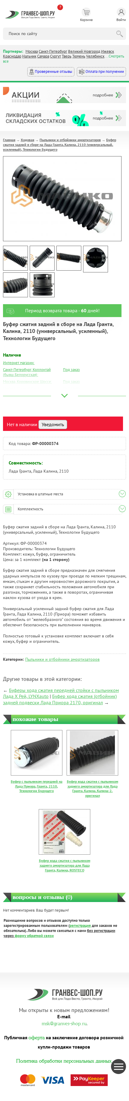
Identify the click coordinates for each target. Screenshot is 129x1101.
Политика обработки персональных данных (64, 1060)
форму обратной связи (34, 935)
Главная (9, 140)
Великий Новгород (84, 51)
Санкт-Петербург (53, 51)
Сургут (55, 56)
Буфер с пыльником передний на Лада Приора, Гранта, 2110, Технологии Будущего (36, 786)
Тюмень (78, 56)
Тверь (66, 56)
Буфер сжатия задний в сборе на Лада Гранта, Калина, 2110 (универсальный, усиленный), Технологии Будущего (59, 145)
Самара (43, 56)
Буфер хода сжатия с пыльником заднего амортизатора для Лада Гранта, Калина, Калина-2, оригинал (92, 788)
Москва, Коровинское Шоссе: (27, 381)
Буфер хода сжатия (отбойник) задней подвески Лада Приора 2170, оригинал (60, 699)
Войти (121, 19)
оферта (36, 1036)
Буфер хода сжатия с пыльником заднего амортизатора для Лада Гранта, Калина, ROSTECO (64, 865)
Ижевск (107, 51)
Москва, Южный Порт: (21, 388)
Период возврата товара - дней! (62, 310)
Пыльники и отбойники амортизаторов (70, 140)
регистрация (80, 925)
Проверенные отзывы (53, 71)
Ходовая (27, 140)
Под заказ (71, 369)
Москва (32, 51)
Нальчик (29, 56)
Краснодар (12, 56)
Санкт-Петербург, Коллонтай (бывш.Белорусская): (27, 372)
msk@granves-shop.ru (64, 1022)
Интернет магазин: (18, 362)
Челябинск (95, 56)
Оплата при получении (104, 71)
